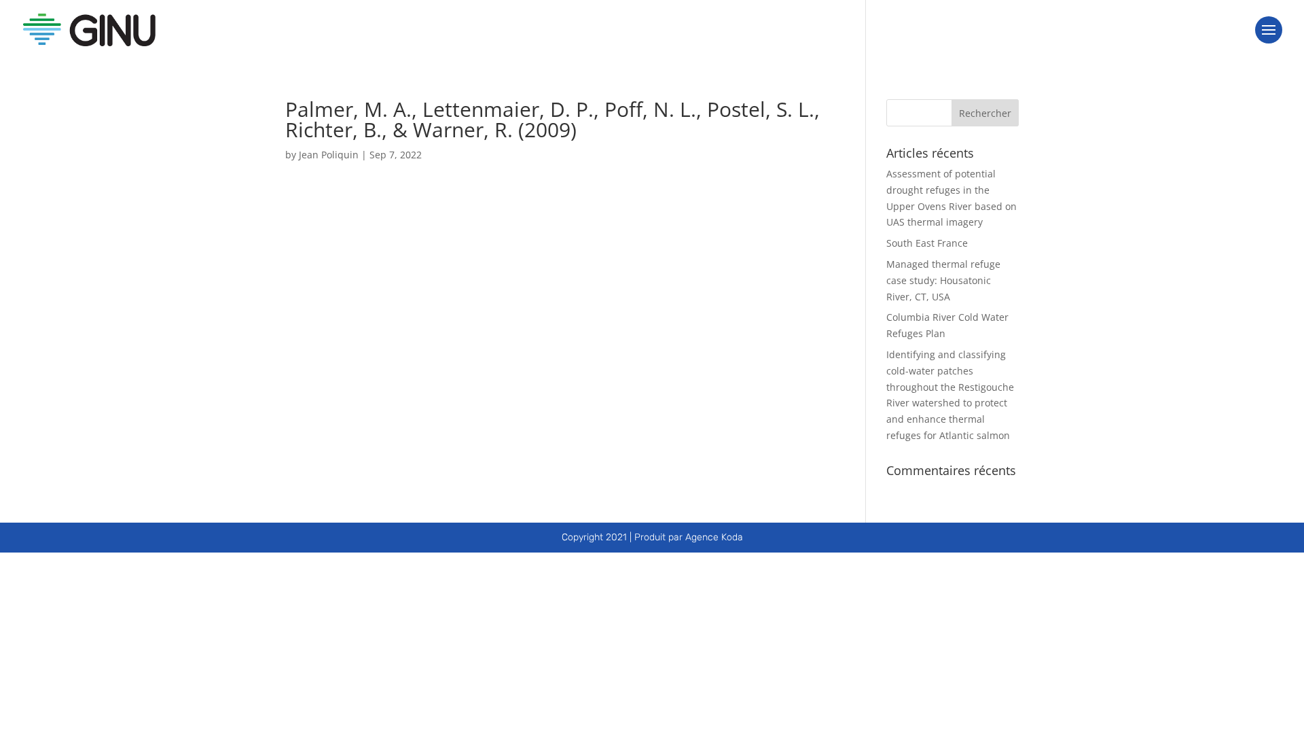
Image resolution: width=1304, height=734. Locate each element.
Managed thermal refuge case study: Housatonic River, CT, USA (943, 280)
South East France (927, 243)
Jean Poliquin (329, 154)
